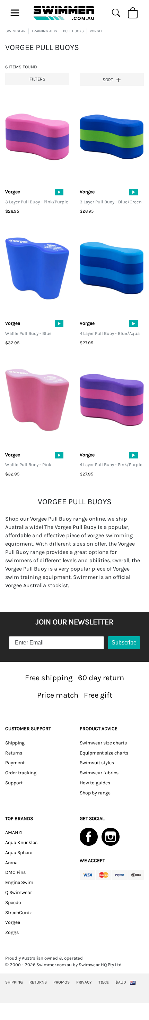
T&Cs (103, 982)
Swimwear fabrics (99, 773)
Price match (57, 695)
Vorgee (12, 922)
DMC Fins (15, 872)
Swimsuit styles (97, 763)
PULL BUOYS (73, 31)
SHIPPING (14, 982)
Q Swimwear (18, 892)
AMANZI (14, 832)
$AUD (120, 982)
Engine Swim (19, 882)
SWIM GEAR (16, 31)
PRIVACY (84, 982)
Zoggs (12, 932)
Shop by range (95, 793)
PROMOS (61, 982)
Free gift (98, 695)
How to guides (95, 783)
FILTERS (37, 79)
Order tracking (20, 773)
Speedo (13, 902)
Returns (13, 753)
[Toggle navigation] (15, 13)
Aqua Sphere (18, 852)
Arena (11, 863)
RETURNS (38, 982)
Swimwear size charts (103, 743)
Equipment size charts (104, 753)
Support (14, 783)
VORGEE (96, 31)
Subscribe (124, 643)
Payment (15, 763)
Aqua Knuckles (21, 842)
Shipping (15, 743)
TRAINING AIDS (44, 31)
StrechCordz (18, 913)
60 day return (101, 677)
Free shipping (48, 677)
